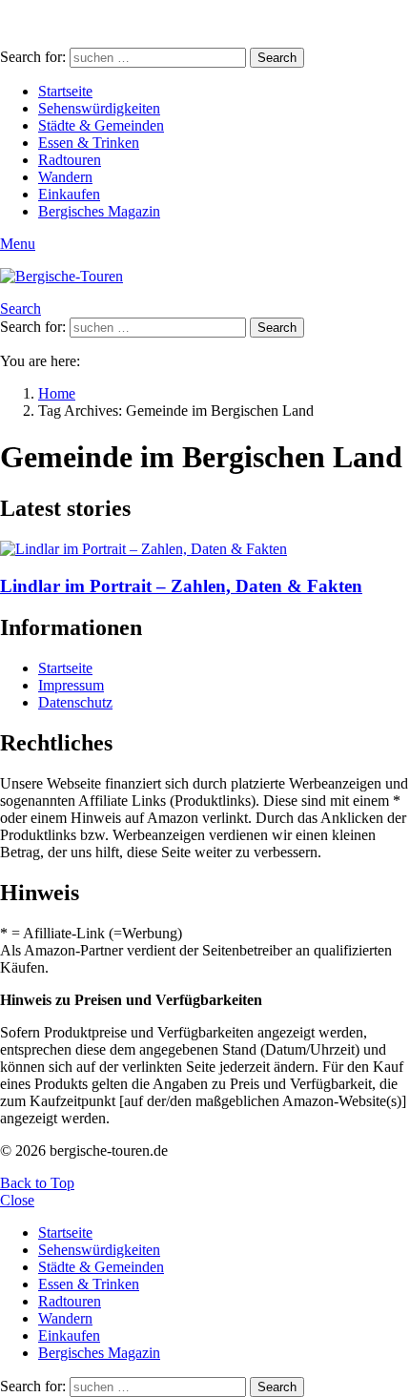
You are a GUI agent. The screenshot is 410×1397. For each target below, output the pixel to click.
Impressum (71, 685)
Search (277, 58)
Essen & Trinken (88, 142)
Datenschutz (75, 702)
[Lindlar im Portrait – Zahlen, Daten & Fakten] (205, 549)
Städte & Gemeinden (101, 125)
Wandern (65, 177)
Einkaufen (69, 194)
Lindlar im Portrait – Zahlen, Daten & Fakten (181, 586)
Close (17, 1200)
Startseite (65, 91)
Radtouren (69, 160)
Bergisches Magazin (99, 211)
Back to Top (37, 1183)
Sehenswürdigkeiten (99, 108)
